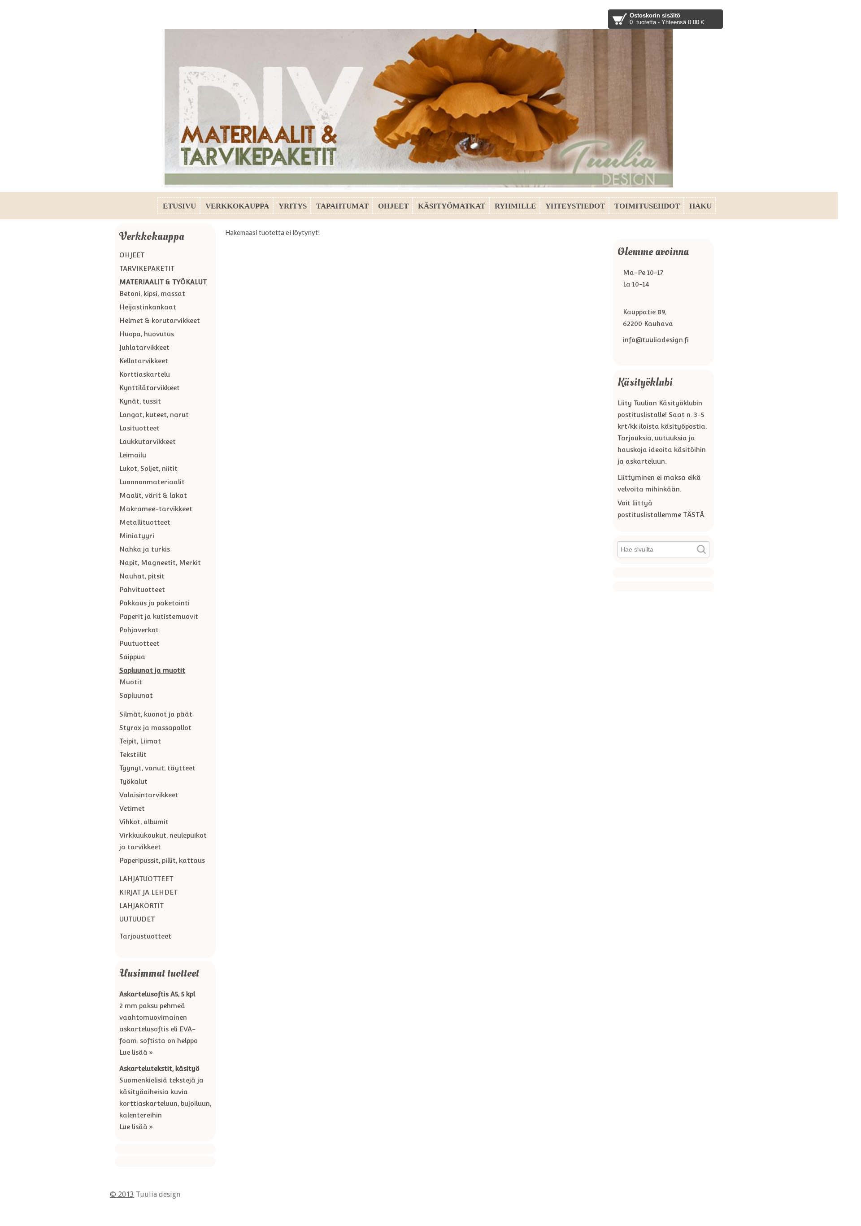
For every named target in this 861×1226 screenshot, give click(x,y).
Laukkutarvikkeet (147, 441)
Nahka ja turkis (144, 549)
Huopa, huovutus (146, 334)
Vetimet (132, 808)
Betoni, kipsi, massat (152, 293)
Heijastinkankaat (147, 307)
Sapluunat (136, 695)
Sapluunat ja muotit (152, 670)
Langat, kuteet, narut (154, 414)
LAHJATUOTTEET (146, 879)
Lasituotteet (139, 428)
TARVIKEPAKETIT (146, 268)
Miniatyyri (136, 535)
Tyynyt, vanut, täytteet (157, 768)
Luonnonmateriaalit (152, 482)
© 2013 (122, 1194)
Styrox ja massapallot (155, 727)
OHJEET (131, 255)
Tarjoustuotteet (145, 936)
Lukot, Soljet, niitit (148, 468)
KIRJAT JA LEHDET (148, 892)
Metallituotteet (144, 522)
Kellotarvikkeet (143, 361)
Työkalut (133, 781)
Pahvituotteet (142, 589)
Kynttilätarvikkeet (149, 387)
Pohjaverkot (139, 630)
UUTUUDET (137, 919)
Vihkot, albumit (144, 822)
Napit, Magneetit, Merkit (160, 562)
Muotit (130, 682)
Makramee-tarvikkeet (155, 509)
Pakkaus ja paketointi (154, 603)
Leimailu (132, 455)
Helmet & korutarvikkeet (159, 320)
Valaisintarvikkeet (148, 795)
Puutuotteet (139, 643)
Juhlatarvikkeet (144, 347)
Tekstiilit (133, 754)
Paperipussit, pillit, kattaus (162, 860)
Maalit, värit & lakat (153, 495)
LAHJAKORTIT (141, 905)
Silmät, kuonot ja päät (155, 714)
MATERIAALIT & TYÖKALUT (163, 282)
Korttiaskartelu (144, 374)
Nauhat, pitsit (142, 576)
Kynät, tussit (140, 401)
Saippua (132, 657)
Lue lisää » (136, 1052)
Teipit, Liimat (140, 741)
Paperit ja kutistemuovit (158, 616)
